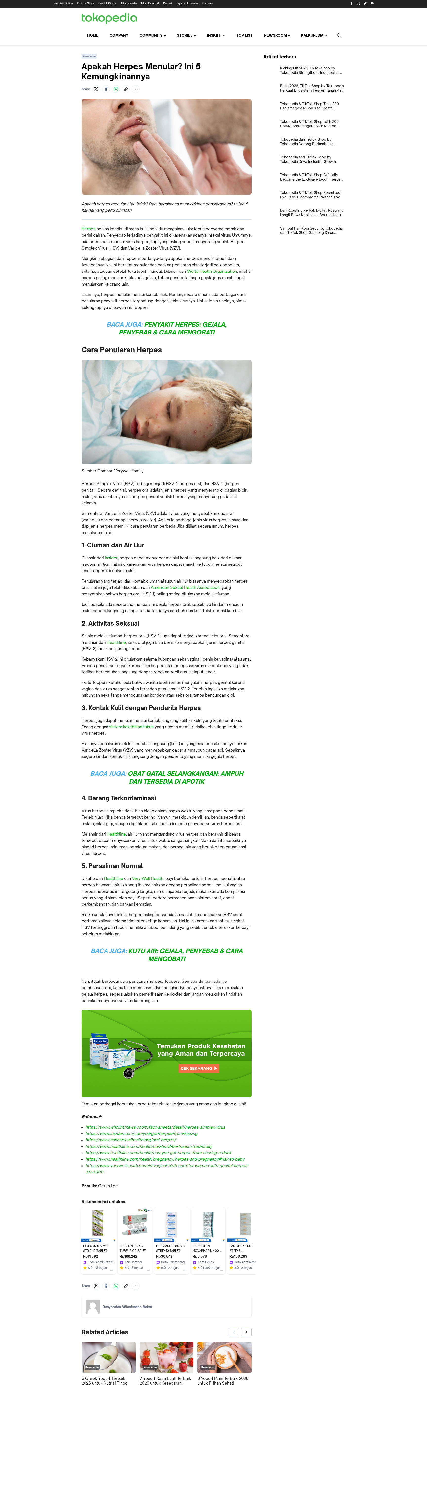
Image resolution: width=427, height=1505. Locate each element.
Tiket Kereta (129, 3)
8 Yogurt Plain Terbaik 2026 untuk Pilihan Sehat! (223, 1381)
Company (119, 35)
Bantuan (207, 3)
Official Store (85, 3)
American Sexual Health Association (185, 587)
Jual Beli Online (63, 3)
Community (151, 35)
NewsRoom (275, 35)
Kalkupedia (312, 35)
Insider (111, 557)
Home (92, 35)
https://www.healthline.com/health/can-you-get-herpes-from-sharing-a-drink (158, 1152)
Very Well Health (147, 878)
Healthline (116, 642)
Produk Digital (107, 3)
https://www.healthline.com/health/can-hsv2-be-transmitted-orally (148, 1146)
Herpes (89, 228)
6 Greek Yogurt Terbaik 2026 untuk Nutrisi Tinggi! (105, 1381)
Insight (214, 35)
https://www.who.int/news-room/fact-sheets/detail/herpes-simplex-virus (155, 1127)
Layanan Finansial (187, 3)
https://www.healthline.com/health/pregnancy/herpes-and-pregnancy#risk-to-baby (164, 1159)
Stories (185, 35)
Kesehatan (89, 56)
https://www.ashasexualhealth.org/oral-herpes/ (130, 1139)
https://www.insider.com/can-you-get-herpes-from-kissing (141, 1133)
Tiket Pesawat (150, 3)
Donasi (167, 3)
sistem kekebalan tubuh (131, 726)
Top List (244, 35)
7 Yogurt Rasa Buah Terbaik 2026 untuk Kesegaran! (165, 1381)
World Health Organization (212, 271)
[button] (96, 89)
